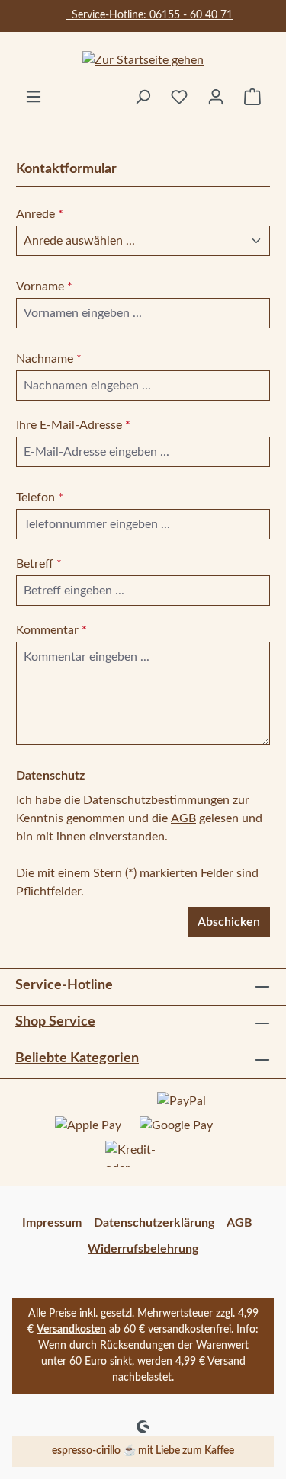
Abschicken (229, 922)
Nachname (49, 359)
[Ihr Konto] (216, 97)
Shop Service (55, 1022)
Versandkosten (71, 1329)
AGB (183, 818)
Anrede (39, 214)
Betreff (39, 564)
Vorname (44, 286)
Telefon (39, 497)
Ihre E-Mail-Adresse (73, 425)
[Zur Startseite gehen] (143, 59)
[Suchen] (142, 97)
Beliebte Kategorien (77, 1058)
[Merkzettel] (179, 97)
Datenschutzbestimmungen (156, 800)
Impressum (52, 1223)
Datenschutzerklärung (154, 1223)
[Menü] (33, 97)
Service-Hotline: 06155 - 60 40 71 (149, 15)
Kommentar (51, 630)
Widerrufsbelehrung (143, 1249)
